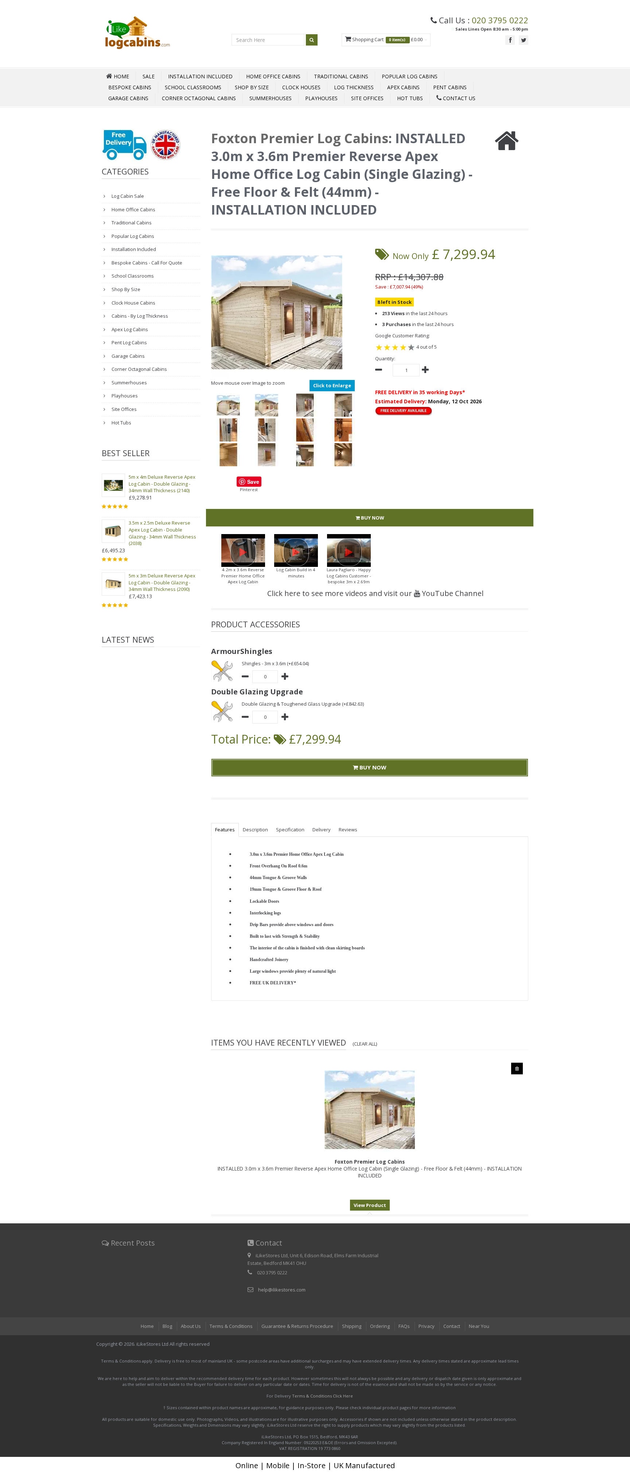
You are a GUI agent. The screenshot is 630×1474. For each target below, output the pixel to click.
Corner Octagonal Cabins (199, 98)
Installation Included (200, 76)
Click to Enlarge (332, 385)
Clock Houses (301, 87)
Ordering (380, 1326)
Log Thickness (354, 87)
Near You (479, 1326)
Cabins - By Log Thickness (139, 316)
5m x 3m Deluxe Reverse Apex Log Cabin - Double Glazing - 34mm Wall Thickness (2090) (162, 582)
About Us (191, 1326)
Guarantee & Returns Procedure (297, 1326)
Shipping (351, 1326)
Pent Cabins (450, 87)
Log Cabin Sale (127, 196)
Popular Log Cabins (410, 76)
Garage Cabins (128, 98)
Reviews (348, 829)
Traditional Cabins (341, 76)
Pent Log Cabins (128, 342)
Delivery (321, 829)
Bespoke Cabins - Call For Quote (146, 262)
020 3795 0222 (500, 20)
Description (255, 829)
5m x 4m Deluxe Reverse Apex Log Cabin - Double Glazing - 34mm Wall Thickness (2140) (162, 484)
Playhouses (321, 98)
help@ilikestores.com (282, 1289)
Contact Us (458, 98)
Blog (167, 1326)
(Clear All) (365, 1043)
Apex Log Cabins (129, 329)
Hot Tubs (410, 98)
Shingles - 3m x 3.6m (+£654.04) (275, 663)
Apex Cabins (403, 87)
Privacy (427, 1326)
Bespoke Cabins (129, 87)
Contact (451, 1326)
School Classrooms (193, 87)
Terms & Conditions (231, 1326)
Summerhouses (270, 98)
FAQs (404, 1326)
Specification (290, 829)
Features (225, 829)
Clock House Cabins (132, 302)
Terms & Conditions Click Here (322, 1396)
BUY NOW (372, 517)
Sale (149, 76)
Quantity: (385, 358)
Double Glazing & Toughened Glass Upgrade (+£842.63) (303, 704)
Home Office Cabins (273, 76)
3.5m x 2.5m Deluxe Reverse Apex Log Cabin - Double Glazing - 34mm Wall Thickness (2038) (162, 533)
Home (147, 1326)
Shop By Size (252, 87)
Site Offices (367, 98)
